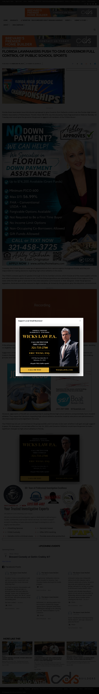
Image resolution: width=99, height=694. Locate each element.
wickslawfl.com (64, 370)
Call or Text (34, 370)
